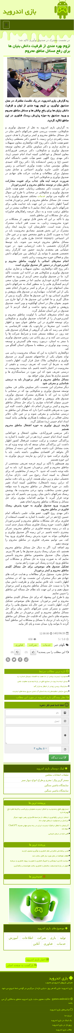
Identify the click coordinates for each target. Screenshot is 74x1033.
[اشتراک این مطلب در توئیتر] (14, 659)
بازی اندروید (19, 11)
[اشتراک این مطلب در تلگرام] (26, 659)
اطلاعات (27, 937)
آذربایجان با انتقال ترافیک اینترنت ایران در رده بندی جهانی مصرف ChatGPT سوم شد (38, 827)
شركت (33, 645)
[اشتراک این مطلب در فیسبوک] (20, 659)
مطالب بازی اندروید (64, 1030)
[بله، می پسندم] (33, 652)
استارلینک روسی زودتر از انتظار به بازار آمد (51, 686)
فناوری (19, 645)
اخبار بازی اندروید (36, 959)
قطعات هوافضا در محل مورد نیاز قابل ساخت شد (50, 856)
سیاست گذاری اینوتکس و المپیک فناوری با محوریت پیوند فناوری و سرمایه (39, 861)
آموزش (13, 937)
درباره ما (68, 1016)
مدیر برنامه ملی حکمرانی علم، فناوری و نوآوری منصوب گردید (45, 851)
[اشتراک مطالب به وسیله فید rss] (8, 659)
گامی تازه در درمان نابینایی (58, 834)
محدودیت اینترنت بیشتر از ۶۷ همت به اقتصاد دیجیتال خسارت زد (42, 676)
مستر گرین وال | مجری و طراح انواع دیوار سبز (45, 780)
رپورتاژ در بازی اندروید (62, 1025)
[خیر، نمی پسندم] (17, 652)
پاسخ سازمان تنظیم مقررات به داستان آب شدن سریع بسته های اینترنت (40, 691)
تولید (63, 937)
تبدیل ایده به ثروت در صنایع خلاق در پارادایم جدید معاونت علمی (42, 681)
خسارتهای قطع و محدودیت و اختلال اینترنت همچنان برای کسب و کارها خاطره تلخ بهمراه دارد (37, 810)
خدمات (41, 196)
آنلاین (36, 943)
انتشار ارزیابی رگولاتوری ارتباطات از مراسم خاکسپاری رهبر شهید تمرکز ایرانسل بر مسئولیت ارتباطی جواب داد (40, 818)
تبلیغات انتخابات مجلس (57, 774)
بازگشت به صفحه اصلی (20, 965)
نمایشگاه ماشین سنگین (56, 785)
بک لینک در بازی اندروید (61, 1020)
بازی (53, 937)
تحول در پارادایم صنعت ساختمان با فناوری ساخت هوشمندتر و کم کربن (41, 866)
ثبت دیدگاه (57, 757)
